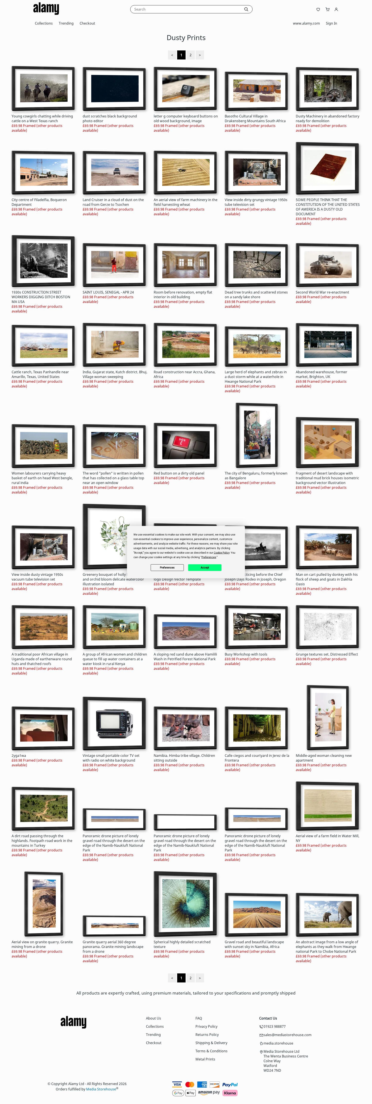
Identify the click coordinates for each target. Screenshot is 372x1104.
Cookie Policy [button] (221, 552)
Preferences (167, 567)
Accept (205, 567)
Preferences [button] (209, 557)
